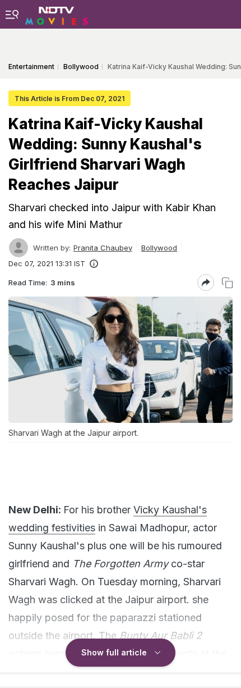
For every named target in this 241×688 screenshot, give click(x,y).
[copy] (227, 282)
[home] (56, 14)
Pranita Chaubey (102, 247)
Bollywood (159, 247)
